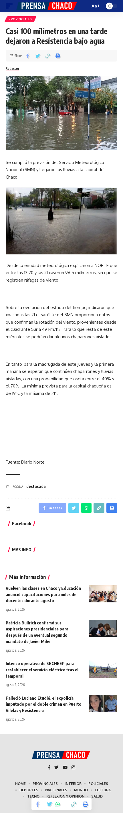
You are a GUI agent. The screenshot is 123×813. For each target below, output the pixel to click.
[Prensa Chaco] (47, 6)
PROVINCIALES (20, 19)
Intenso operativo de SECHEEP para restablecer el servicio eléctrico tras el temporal (42, 670)
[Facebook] (49, 768)
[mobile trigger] (10, 6)
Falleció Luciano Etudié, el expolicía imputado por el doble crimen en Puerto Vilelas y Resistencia (44, 704)
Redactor (12, 68)
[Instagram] (73, 768)
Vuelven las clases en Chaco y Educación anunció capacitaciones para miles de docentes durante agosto (43, 594)
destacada (36, 486)
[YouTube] (65, 768)
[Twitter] (56, 768)
